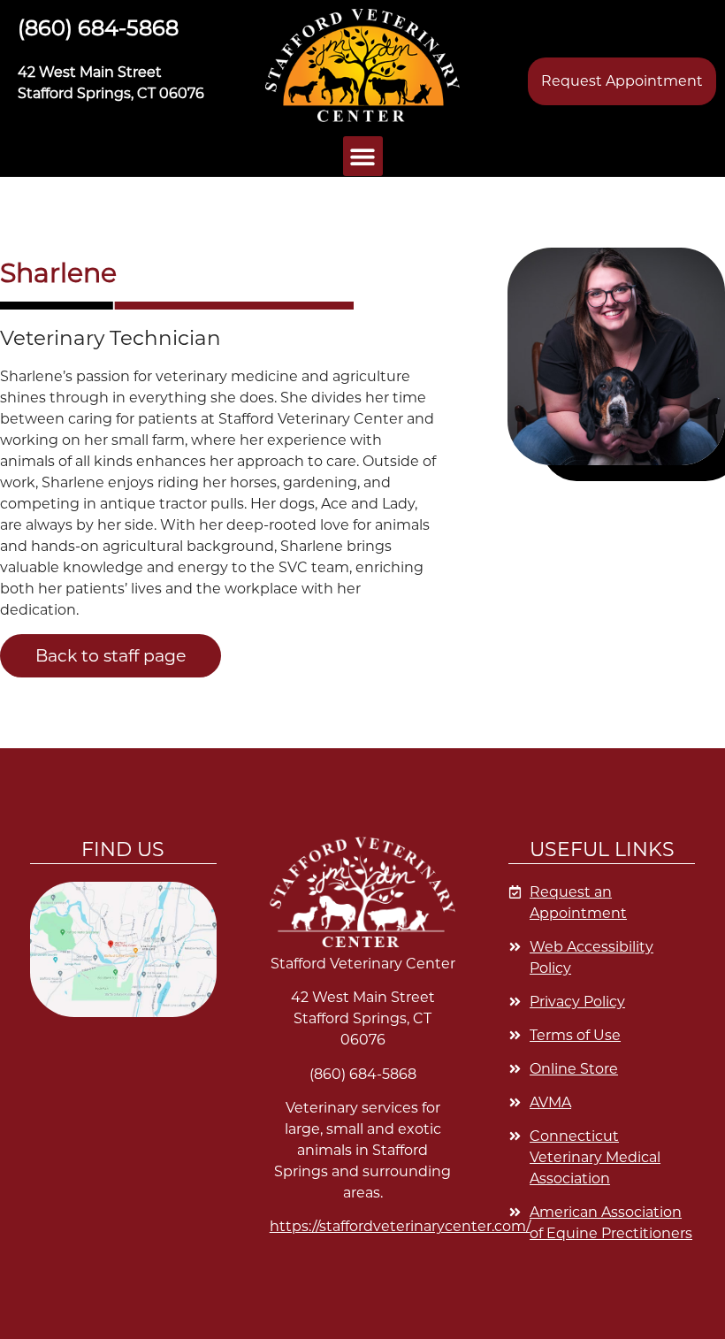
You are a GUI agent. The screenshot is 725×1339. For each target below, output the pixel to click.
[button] (362, 65)
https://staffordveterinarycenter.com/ (400, 1226)
